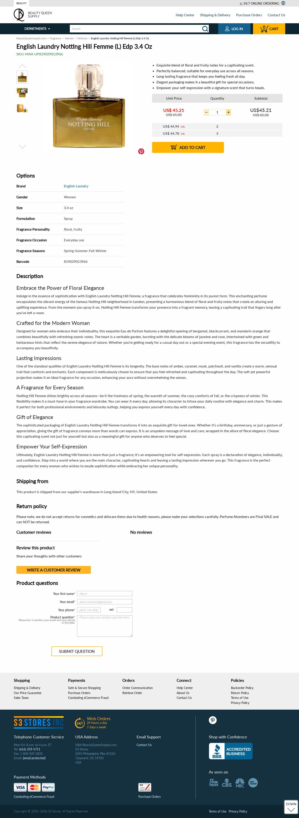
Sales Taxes (21, 698)
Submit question (77, 651)
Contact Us (276, 15)
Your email (67, 602)
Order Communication (137, 688)
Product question (62, 617)
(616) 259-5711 (29, 749)
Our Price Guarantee (27, 693)
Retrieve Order (132, 693)
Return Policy (240, 693)
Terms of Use (239, 698)
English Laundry (76, 186)
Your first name (63, 594)
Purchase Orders (249, 15)
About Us (183, 693)
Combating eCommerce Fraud (88, 698)
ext (111, 609)
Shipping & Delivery (215, 15)
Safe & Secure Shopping (84, 688)
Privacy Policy (240, 703)
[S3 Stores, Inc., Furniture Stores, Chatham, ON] (231, 751)
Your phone (66, 610)
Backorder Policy (242, 688)
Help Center (185, 15)
